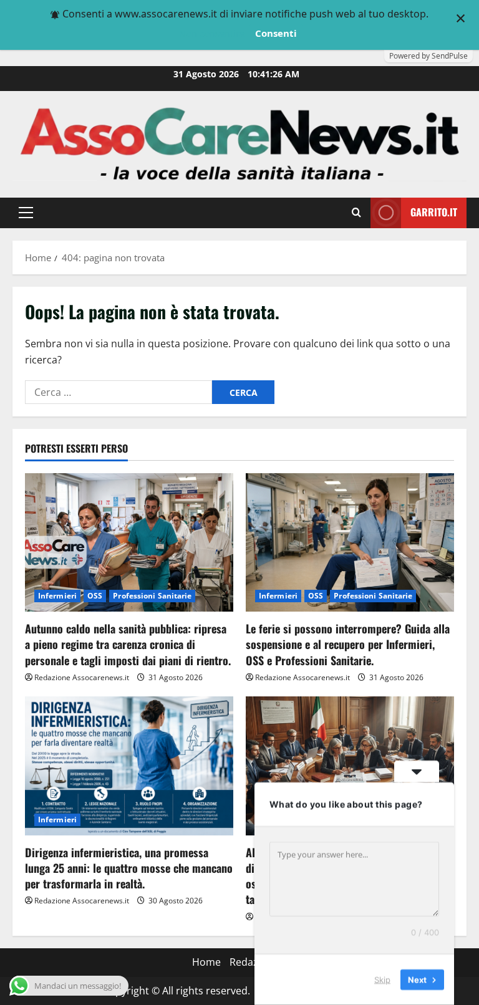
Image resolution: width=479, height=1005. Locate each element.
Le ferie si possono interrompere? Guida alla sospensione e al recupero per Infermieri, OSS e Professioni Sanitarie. (348, 644)
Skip (382, 979)
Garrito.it (433, 211)
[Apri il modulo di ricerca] (356, 212)
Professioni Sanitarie (152, 595)
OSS (94, 595)
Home (206, 962)
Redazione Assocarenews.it (81, 677)
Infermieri (57, 595)
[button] (25, 213)
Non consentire (211, 33)
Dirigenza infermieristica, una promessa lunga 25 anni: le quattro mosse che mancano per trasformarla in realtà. (129, 868)
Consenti (276, 33)
